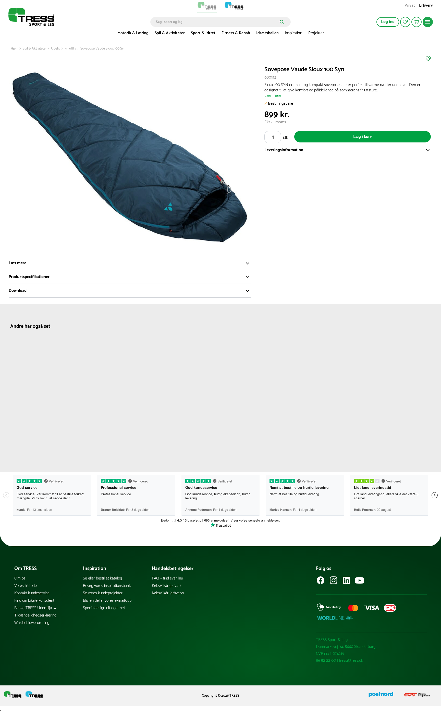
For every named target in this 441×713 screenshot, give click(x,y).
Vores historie (25, 585)
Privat (410, 6)
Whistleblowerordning (31, 622)
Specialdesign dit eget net (104, 608)
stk (285, 137)
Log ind (388, 21)
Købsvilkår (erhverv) (168, 593)
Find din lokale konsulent (34, 600)
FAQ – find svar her (167, 578)
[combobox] (216, 22)
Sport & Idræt (203, 33)
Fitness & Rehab (236, 33)
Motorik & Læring (133, 33)
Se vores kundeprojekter (102, 593)
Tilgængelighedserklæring (35, 615)
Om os (20, 578)
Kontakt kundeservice (32, 593)
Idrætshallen (267, 33)
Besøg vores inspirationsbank (107, 585)
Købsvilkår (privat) (166, 585)
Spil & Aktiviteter (170, 33)
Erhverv (426, 6)
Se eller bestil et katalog (102, 578)
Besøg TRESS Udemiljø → (35, 608)
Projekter (316, 33)
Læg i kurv (362, 136)
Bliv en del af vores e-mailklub (107, 600)
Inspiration (293, 33)
